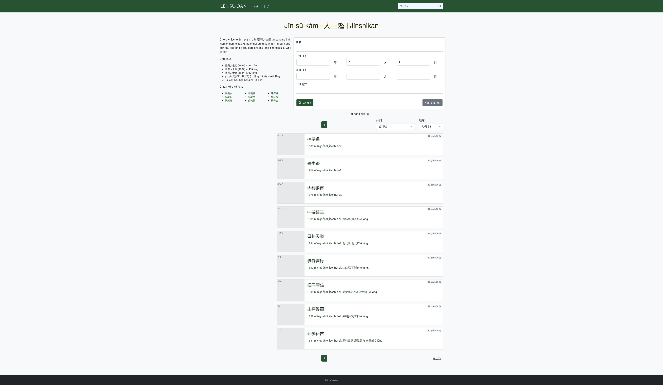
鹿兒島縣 (347, 340)
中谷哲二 (315, 212)
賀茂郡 (355, 219)
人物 (255, 6)
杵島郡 (355, 292)
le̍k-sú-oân (331, 380)
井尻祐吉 (315, 333)
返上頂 (437, 358)
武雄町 (364, 292)
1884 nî (311, 243)
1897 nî (311, 267)
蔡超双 (274, 96)
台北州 (346, 243)
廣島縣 (346, 219)
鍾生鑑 (313, 163)
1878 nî (311, 195)
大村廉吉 (315, 187)
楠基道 (313, 139)
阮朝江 (228, 100)
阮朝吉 (228, 93)
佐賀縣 (346, 292)
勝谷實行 (315, 260)
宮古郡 (355, 316)
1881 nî (311, 146)
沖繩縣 (346, 316)
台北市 (355, 243)
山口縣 (346, 267)
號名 (298, 42)
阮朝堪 (251, 96)
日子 (266, 6)
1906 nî (311, 170)
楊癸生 (274, 100)
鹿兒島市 (359, 340)
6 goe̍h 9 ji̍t (324, 146)
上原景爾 (315, 309)
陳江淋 (274, 93)
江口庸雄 (315, 285)
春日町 (370, 340)
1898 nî (311, 292)
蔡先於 (251, 100)
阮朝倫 (251, 93)
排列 (379, 120)
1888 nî (311, 219)
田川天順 (315, 236)
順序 (422, 120)
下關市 (355, 267)
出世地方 (301, 84)
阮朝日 (228, 96)
